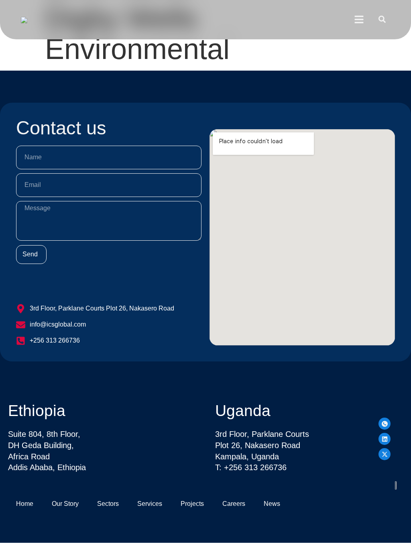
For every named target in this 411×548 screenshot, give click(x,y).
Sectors (108, 503)
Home (24, 503)
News (272, 503)
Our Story (65, 503)
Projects (192, 503)
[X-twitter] (384, 454)
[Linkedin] (384, 439)
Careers (233, 503)
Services (149, 503)
